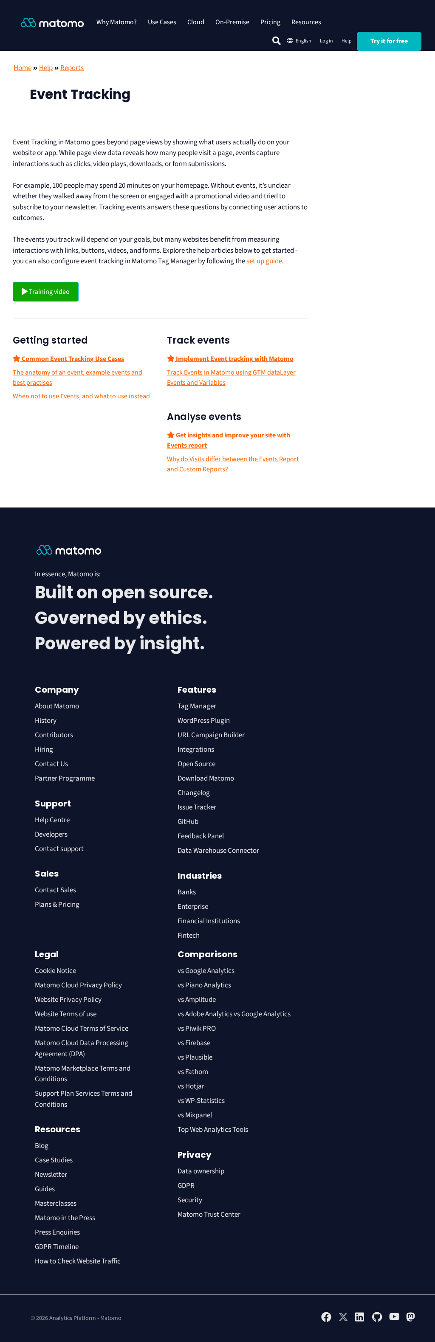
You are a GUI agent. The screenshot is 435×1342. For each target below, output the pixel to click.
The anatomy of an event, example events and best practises (77, 377)
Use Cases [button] (162, 22)
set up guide (264, 261)
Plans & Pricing (57, 904)
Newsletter (51, 1175)
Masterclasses (55, 1203)
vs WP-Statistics (201, 1101)
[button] (276, 40)
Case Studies (54, 1160)
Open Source (196, 764)
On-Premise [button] (232, 22)
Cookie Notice (55, 971)
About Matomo (57, 706)
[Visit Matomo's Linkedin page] (360, 1320)
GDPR (186, 1186)
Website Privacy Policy (68, 1000)
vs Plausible (195, 1057)
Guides (45, 1189)
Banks (187, 892)
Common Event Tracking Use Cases (72, 359)
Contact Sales (55, 890)
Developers (51, 834)
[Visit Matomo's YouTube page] (394, 1319)
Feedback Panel (201, 836)
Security (190, 1200)
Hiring (44, 749)
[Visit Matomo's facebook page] (326, 1320)
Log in (326, 41)
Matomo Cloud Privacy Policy (78, 985)
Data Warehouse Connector (218, 851)
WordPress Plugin (204, 721)
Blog (41, 1146)
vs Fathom (193, 1072)
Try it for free (389, 41)
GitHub (188, 822)
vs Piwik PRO (197, 1028)
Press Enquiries (57, 1232)
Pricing (270, 22)
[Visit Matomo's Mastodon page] (411, 1320)
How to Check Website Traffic (78, 1261)
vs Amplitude (197, 1000)
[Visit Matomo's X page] (343, 1320)
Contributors (54, 735)
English (303, 41)
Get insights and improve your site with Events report (228, 440)
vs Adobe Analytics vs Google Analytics (234, 1014)
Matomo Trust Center (209, 1214)
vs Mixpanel (195, 1115)
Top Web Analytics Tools (213, 1130)
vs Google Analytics (206, 971)
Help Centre (52, 820)
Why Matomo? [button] (116, 22)
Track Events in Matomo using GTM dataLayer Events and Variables (231, 377)
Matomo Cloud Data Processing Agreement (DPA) (81, 1048)
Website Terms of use (65, 1014)
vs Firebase (194, 1043)
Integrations (196, 749)
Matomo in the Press (65, 1218)
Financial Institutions (209, 921)
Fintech (189, 935)
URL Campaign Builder (211, 735)
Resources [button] (306, 22)
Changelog (194, 793)
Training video (49, 291)
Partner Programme (65, 778)
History (45, 721)
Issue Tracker (197, 807)
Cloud (195, 22)
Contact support (59, 849)
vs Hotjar (191, 1086)
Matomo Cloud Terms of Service (81, 1028)
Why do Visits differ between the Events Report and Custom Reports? (233, 464)
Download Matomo (206, 778)
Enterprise (193, 907)
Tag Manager (197, 706)
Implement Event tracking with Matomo (234, 359)
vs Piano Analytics (204, 985)
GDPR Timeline (57, 1247)
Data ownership (201, 1171)
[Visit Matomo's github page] (377, 1320)
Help (347, 41)
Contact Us (51, 764)
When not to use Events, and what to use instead (81, 396)
